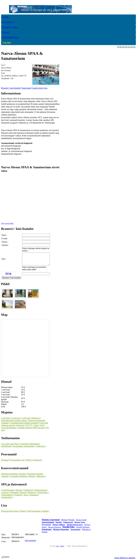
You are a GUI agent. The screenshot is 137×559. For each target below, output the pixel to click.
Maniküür (14, 492)
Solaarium (33, 495)
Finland (62, 546)
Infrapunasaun (41, 490)
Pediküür (18, 495)
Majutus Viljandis (67, 520)
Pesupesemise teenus (10, 511)
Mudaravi (32, 492)
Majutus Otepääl (81, 520)
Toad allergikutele (8, 428)
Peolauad (5, 460)
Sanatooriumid (48, 522)
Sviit (42, 425)
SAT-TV (29, 425)
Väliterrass (40, 446)
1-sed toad (5, 418)
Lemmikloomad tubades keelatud (24, 423)
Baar (17, 444)
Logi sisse (6, 42)
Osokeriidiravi (7, 495)
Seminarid (37, 460)
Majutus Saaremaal (51, 520)
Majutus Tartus (79, 522)
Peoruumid (46, 524)
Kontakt (5, 32)
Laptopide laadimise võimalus (22, 476)
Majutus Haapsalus (61, 529)
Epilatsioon (28, 490)
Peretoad (20, 425)
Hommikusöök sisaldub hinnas (14, 420)
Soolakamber (6, 497)
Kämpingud (47, 529)
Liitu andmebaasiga (10, 37)
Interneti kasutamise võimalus (13, 474)
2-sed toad (15, 418)
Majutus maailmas (10, 27)
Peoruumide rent (17, 460)
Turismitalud (75, 529)
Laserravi (5, 492)
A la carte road (7, 444)
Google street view (40, 88)
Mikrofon (41, 476)
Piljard (28, 460)
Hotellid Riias (68, 527)
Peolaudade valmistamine (23, 446)
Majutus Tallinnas (59, 525)
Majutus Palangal (54, 527)
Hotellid (59, 522)
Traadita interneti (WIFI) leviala (31, 428)
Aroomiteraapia (7, 490)
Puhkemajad (68, 522)
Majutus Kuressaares (75, 525)
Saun (36, 425)
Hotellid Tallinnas (82, 527)
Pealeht (5, 17)
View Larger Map (7, 223)
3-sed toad (25, 418)
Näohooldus (43, 492)
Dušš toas (36, 418)
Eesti (57, 546)
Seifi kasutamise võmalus (37, 511)
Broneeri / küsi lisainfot (11, 88)
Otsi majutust (8, 22)
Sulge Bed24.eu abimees (124, 558)
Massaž (23, 492)
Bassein (19, 490)
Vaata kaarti (26, 88)
